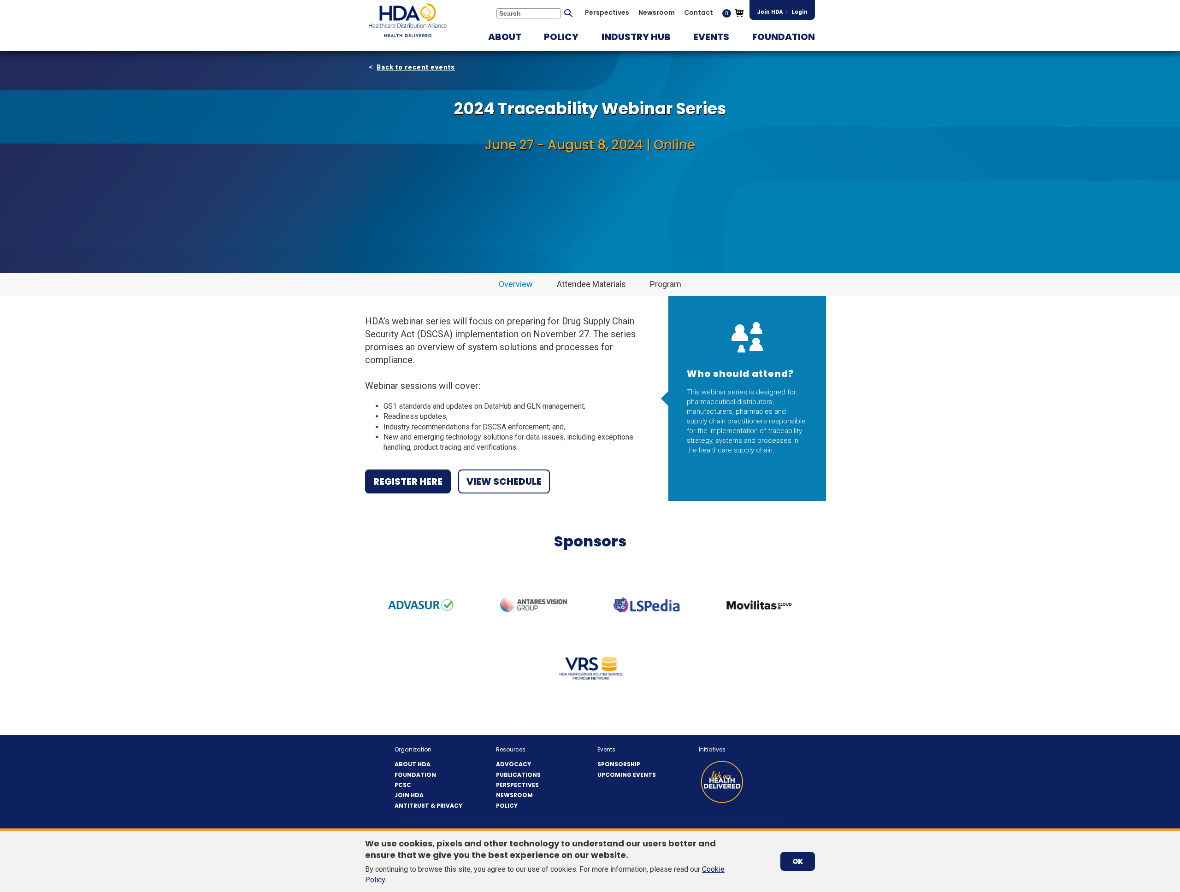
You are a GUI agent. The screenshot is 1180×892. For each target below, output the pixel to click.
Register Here (407, 481)
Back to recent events (416, 67)
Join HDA (770, 12)
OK (797, 861)
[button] (504, 37)
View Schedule (504, 481)
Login (799, 12)
